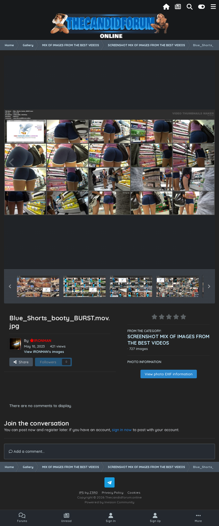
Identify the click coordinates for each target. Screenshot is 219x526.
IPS (81, 492)
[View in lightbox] (109, 162)
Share (23, 362)
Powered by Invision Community (109, 502)
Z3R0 (93, 492)
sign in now (122, 429)
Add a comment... (29, 451)
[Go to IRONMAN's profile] (15, 344)
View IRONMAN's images (44, 351)
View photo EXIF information (169, 374)
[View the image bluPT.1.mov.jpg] (84, 286)
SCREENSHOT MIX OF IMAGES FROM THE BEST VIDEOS (168, 339)
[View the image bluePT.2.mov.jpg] (131, 286)
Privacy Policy (112, 492)
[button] (10, 286)
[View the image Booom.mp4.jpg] (38, 286)
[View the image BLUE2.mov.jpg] (177, 286)
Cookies (133, 492)
